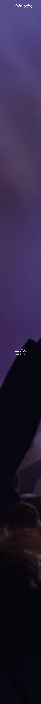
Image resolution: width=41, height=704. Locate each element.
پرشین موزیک (23, 5)
